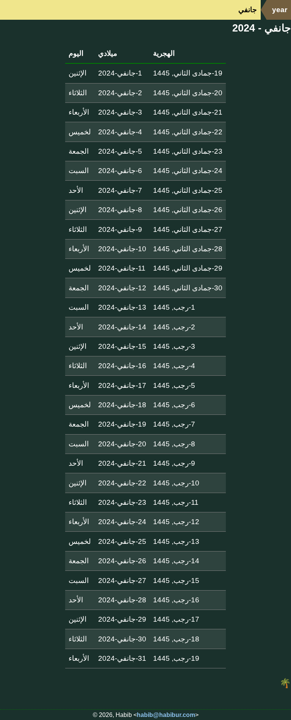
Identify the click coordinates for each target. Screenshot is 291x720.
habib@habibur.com (166, 715)
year (279, 10)
